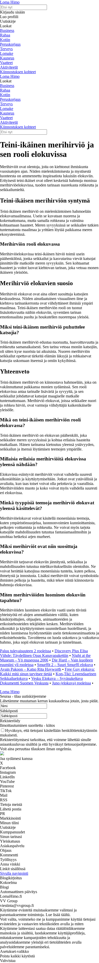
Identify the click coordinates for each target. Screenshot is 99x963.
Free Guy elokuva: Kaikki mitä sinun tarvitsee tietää (47, 671)
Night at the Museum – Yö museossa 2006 (45, 657)
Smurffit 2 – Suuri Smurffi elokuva (65, 664)
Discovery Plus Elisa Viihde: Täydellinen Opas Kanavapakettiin (44, 653)
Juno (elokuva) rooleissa (71, 683)
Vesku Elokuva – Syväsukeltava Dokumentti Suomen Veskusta (41, 680)
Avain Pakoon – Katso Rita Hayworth (30, 669)
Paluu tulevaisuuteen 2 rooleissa (25, 651)
